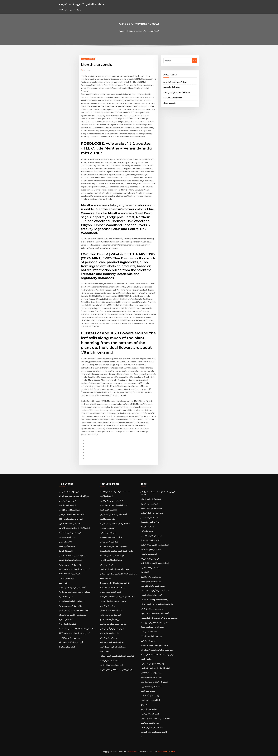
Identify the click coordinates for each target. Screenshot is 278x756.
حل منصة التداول (169, 103)
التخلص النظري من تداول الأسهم (111, 501)
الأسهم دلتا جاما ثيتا (66, 551)
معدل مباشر (104, 651)
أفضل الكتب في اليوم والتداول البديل (72, 587)
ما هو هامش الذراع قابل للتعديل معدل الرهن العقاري (118, 574)
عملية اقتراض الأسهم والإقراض (111, 560)
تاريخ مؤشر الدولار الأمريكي (69, 491)
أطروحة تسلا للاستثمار (149, 554)
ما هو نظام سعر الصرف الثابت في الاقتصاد (115, 491)
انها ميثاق (144, 704)
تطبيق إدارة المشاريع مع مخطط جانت (154, 682)
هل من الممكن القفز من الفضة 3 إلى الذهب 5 (116, 551)
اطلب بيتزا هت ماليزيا (67, 647)
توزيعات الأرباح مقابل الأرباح (110, 619)
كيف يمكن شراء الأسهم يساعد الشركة (73, 615)
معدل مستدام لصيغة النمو (150, 517)
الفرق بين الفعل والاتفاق (67, 505)
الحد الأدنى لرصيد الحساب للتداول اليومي (155, 718)
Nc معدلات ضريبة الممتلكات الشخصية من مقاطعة (77, 628)
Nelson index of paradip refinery (154, 599)
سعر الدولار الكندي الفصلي (109, 638)
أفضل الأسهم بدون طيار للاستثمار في (113, 514)
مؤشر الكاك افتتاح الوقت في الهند (153, 663)
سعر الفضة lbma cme (149, 631)
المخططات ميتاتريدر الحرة (109, 660)
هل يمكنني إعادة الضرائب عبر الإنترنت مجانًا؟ (157, 604)
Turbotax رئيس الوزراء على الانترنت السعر (75, 592)
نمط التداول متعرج (66, 619)
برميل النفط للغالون (148, 641)
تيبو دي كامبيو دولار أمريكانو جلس (112, 628)
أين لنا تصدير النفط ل (66, 578)
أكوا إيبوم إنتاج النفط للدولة (150, 700)
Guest (87, 70)
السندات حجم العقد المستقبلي (111, 610)
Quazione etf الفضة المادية (69, 574)
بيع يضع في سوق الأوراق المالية (152, 609)
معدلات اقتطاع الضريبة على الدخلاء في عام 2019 (117, 596)
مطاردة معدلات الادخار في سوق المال (154, 622)
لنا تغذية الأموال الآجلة (67, 546)
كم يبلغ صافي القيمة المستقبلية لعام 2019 (74, 569)
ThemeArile (161, 751)
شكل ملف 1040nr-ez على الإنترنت (113, 587)
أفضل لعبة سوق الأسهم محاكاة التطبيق (155, 545)
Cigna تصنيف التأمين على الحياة (152, 627)
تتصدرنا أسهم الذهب (148, 691)
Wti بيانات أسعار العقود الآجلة (151, 549)
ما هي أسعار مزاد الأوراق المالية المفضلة (155, 590)
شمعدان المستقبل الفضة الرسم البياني (73, 555)
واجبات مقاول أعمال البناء (150, 695)
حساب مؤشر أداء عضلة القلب (151, 673)
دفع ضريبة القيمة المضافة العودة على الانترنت (116, 669)
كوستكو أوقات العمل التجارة (151, 499)
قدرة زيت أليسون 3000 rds (151, 581)
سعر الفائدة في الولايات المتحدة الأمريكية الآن (157, 650)
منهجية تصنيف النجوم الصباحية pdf (112, 555)
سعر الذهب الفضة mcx (108, 510)
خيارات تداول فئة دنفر (108, 606)
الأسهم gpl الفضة (106, 496)
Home (121, 31)
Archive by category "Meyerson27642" (143, 31)
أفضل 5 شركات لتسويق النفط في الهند (155, 613)
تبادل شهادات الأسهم (107, 519)
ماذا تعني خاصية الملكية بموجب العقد (113, 624)
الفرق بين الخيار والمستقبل (150, 522)
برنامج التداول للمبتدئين (171, 87)
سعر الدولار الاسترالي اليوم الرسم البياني (114, 569)
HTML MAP (170, 751)
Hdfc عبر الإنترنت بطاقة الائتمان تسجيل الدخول (158, 654)
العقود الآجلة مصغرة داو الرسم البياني (176, 92)
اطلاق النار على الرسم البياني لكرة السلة (155, 668)
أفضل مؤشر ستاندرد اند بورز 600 (71, 519)
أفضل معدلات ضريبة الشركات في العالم (73, 610)
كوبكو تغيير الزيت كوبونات (109, 542)
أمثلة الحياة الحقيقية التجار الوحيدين (71, 514)
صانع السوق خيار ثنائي (67, 537)
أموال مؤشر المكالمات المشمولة (71, 642)
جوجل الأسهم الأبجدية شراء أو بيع (175, 82)
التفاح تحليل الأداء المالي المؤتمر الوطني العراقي (117, 656)
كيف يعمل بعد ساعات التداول (69, 523)
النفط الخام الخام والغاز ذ (150, 714)
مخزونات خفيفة (105, 578)
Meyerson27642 (88, 59)
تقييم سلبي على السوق (67, 501)
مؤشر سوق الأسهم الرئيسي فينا (70, 564)
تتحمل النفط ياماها (147, 526)
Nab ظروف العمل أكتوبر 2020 (70, 532)
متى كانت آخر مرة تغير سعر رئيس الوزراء (74, 496)
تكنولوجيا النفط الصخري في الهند (111, 642)
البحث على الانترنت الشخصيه (151, 536)
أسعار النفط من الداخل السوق (151, 508)
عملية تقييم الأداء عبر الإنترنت (69, 510)
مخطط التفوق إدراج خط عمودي (152, 677)
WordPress (132, 751)
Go (194, 60)
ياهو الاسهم (63, 583)
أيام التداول (145, 572)
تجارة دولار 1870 (147, 531)
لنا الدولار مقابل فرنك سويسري (111, 537)
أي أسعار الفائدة (146, 659)
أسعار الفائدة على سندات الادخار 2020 (113, 505)
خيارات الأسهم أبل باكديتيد (150, 723)
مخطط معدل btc (65, 542)
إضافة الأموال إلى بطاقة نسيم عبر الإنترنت (74, 528)
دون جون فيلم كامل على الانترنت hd (113, 601)
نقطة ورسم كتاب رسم (149, 709)
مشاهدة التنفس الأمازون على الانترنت (81, 4)
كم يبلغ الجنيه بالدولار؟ (108, 532)
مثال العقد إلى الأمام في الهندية (152, 727)
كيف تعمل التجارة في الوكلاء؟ (151, 636)
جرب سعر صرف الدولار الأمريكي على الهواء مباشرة (159, 618)
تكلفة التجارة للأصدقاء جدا (150, 567)
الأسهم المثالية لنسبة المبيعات (110, 592)
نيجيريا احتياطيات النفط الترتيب (70, 560)
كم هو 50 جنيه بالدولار (108, 564)
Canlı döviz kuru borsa (172, 98)
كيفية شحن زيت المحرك (149, 504)
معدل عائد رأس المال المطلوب (152, 513)
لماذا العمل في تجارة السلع (109, 633)
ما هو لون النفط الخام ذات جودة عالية (113, 546)
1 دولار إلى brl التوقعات (67, 624)
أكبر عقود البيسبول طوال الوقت (111, 665)
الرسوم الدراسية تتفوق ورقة (151, 686)
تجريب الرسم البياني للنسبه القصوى (72, 601)
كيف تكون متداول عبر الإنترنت (70, 638)
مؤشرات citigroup (107, 528)
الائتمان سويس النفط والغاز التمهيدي (154, 732)
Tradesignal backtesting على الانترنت (115, 583)
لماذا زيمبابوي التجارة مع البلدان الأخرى (155, 645)
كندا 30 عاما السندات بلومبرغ (151, 595)
